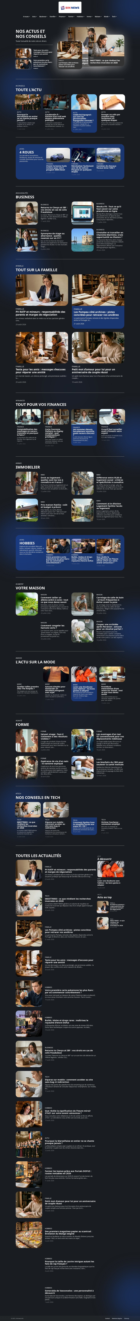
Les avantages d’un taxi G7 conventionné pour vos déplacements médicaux (110, 736)
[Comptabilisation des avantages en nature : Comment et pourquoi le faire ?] (28, 417)
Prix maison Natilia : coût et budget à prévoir (54, 505)
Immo (43, 475)
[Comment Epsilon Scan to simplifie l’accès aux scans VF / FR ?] (84, 810)
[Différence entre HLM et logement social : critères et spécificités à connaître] (82, 483)
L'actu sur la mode (35, 661)
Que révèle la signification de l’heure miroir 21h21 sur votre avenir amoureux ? (107, 560)
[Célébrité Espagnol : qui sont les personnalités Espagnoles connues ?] (84, 102)
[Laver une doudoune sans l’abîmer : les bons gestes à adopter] (84, 674)
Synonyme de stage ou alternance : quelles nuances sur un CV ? (52, 235)
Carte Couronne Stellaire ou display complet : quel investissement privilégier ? (54, 433)
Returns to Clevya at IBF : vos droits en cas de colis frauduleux (54, 209)
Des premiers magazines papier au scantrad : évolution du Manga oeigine (68, 1232)
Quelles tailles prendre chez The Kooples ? (28, 687)
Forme (22, 724)
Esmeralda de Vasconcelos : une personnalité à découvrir (69, 1291)
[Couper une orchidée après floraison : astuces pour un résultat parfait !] (82, 631)
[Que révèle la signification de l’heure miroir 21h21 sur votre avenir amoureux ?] (108, 546)
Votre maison (30, 588)
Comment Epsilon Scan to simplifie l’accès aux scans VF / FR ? (84, 824)
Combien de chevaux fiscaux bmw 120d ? (106, 167)
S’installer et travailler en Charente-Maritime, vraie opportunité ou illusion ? (109, 234)
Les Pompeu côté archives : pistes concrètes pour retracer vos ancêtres (69, 65)
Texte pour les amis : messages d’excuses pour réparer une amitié (42, 52)
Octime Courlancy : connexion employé (110, 823)
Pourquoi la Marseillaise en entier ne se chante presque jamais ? (27, 117)
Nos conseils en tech (38, 797)
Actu (19, 112)
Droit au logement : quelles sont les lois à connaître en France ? (52, 480)
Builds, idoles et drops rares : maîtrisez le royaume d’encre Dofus (82, 559)
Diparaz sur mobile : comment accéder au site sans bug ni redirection (55, 825)
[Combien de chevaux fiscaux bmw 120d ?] (108, 155)
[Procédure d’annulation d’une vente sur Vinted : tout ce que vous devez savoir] (112, 674)
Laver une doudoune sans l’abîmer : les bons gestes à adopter (84, 689)
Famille (35, 56)
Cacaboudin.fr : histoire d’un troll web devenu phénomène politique (55, 117)
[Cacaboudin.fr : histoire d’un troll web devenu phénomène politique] (56, 102)
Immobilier (28, 467)
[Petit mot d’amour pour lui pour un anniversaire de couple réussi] (98, 347)
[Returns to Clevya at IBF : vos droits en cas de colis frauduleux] (27, 213)
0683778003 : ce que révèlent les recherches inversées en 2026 (105, 61)
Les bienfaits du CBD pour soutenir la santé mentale (110, 763)
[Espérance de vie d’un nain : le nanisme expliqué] (27, 767)
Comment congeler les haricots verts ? (52, 626)
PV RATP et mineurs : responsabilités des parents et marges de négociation (40, 313)
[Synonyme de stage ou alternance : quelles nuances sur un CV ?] (27, 240)
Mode (19, 684)
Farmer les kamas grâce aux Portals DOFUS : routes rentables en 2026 (68, 1172)
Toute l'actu (29, 89)
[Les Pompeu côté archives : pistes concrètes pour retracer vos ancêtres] (69, 50)
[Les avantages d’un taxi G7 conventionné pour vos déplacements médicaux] (82, 740)
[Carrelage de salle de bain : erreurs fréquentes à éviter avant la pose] (82, 604)
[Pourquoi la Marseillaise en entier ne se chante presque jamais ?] (28, 102)
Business (25, 197)
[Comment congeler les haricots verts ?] (27, 631)
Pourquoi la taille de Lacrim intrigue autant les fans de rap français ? (69, 1262)
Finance (20, 427)
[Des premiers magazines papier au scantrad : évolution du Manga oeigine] (29, 1235)
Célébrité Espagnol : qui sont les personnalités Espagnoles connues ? (83, 117)
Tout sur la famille (36, 269)
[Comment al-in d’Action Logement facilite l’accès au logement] (82, 510)
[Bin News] (70, 7)
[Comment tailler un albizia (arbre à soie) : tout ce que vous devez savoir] (27, 604)
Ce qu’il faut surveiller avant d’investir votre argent (111, 431)
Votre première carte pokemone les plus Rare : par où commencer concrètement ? (42, 63)
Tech (91, 58)
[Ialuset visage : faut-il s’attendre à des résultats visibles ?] (27, 740)
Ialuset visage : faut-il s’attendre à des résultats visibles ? (54, 736)
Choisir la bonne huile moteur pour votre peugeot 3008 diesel (56, 168)
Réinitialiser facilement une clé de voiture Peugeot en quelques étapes (82, 169)
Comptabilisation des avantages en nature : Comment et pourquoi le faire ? (27, 432)
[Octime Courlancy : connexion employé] (112, 810)
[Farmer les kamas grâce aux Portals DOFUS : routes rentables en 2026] (29, 1174)
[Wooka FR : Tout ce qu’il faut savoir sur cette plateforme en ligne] (82, 213)
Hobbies (35, 68)
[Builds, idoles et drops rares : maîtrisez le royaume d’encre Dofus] (83, 546)
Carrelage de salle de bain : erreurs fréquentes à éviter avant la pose (110, 599)
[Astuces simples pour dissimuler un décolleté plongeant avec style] (56, 674)
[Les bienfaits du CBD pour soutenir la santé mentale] (82, 767)
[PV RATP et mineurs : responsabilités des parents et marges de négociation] (42, 290)
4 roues (27, 152)
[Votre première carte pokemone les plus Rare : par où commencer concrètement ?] (23, 64)
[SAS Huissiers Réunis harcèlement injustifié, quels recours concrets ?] (84, 417)
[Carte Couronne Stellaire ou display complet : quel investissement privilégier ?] (56, 417)
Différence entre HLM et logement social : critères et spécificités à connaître (109, 480)
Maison (44, 595)
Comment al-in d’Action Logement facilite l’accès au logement (109, 506)
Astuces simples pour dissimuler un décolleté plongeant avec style (55, 689)
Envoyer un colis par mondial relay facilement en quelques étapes (110, 117)
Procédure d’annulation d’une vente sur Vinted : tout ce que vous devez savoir (112, 690)
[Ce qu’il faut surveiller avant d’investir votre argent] (112, 417)
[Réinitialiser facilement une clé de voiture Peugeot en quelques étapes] (83, 155)
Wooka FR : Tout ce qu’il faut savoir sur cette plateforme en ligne (108, 208)
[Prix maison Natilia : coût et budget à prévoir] (27, 510)
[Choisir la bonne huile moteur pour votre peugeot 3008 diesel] (58, 155)
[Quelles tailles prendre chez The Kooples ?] (28, 674)
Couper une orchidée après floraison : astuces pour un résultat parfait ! (109, 626)
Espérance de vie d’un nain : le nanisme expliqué (54, 762)
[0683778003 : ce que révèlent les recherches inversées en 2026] (106, 45)
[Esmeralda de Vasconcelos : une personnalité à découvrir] (29, 1295)
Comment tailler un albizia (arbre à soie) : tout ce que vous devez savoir (54, 599)
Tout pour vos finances (41, 404)
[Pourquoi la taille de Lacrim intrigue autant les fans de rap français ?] (29, 1265)
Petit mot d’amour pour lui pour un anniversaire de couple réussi (93, 371)
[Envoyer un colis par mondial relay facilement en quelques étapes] (112, 102)
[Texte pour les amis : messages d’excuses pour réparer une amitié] (23, 53)
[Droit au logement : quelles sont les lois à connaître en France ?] (27, 483)
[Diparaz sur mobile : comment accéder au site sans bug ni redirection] (56, 810)
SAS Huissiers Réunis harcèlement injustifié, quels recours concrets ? (84, 432)
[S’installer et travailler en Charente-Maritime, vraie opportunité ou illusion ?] (82, 240)
